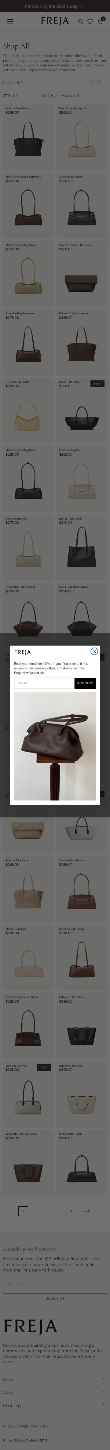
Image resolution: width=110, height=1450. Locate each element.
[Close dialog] (94, 651)
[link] (55, 746)
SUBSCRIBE (85, 683)
